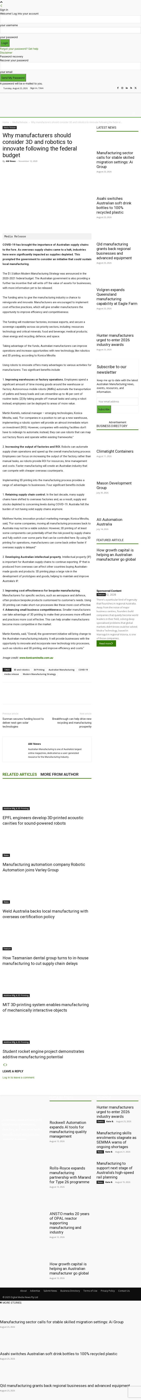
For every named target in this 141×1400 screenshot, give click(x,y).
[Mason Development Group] (117, 472)
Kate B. (110, 1121)
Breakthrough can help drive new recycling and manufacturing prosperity (71, 722)
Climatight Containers (115, 451)
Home (6, 122)
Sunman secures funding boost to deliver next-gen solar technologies (23, 722)
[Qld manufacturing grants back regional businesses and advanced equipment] (117, 233)
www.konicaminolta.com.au (36, 657)
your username (9, 25)
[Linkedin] (126, 88)
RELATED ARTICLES (20, 774)
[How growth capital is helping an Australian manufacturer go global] (117, 574)
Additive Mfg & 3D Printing (16, 808)
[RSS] (131, 88)
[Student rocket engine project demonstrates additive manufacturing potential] (47, 1030)
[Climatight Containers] (117, 440)
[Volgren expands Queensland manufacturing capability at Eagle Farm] (117, 278)
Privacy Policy (108, 1290)
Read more (105, 643)
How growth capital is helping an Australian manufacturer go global (116, 555)
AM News (11, 161)
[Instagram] (122, 88)
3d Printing (39, 669)
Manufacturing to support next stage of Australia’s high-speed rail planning (115, 1170)
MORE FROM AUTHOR (60, 774)
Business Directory (112, 426)
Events (101, 1121)
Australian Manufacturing (62, 669)
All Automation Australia (109, 521)
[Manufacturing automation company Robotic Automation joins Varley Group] (47, 843)
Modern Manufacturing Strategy (39, 674)
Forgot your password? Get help (19, 48)
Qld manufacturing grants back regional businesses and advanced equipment (114, 251)
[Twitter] (135, 88)
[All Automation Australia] (117, 508)
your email (6, 71)
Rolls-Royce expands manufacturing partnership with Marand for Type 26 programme (70, 1175)
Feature (7, 948)
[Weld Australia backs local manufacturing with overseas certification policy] (47, 890)
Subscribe (104, 409)
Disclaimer (6, 52)
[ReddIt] (54, 169)
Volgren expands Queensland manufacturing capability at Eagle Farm (117, 297)
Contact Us (124, 1290)
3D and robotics (22, 669)
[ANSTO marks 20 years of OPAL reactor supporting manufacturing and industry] (70, 1202)
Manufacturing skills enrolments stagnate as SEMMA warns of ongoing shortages (116, 1140)
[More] (80, 169)
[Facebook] (118, 88)
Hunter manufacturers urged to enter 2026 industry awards (115, 340)
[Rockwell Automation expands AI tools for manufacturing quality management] (70, 1111)
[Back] (1, 5)
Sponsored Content (109, 590)
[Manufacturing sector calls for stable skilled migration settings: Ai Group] (117, 141)
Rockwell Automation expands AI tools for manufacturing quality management (68, 1129)
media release (11, 674)
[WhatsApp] (71, 169)
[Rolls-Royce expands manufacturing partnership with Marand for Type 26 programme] (70, 1157)
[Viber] (62, 169)
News (6, 855)
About (23, 1290)
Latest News (106, 127)
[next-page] (6, 1064)
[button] (134, 113)
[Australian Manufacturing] (21, 100)
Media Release (20, 122)
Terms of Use (90, 1290)
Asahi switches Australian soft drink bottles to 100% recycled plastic (114, 205)
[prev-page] (4, 1064)
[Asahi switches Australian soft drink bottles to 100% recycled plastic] (117, 187)
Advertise (35, 1290)
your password (9, 37)
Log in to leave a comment (18, 1077)
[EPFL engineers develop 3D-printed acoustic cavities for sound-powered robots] (47, 796)
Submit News (50, 1290)
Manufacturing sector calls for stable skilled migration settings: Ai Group (115, 160)
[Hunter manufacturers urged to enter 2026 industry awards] (117, 324)
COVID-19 (83, 669)
